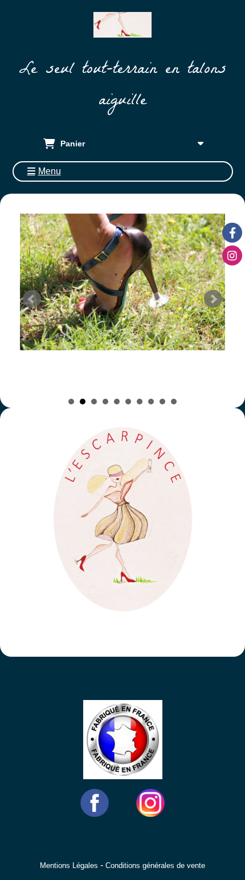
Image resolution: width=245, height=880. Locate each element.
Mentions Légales (69, 865)
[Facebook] (232, 233)
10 (174, 401)
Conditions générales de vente (155, 865)
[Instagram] (232, 255)
